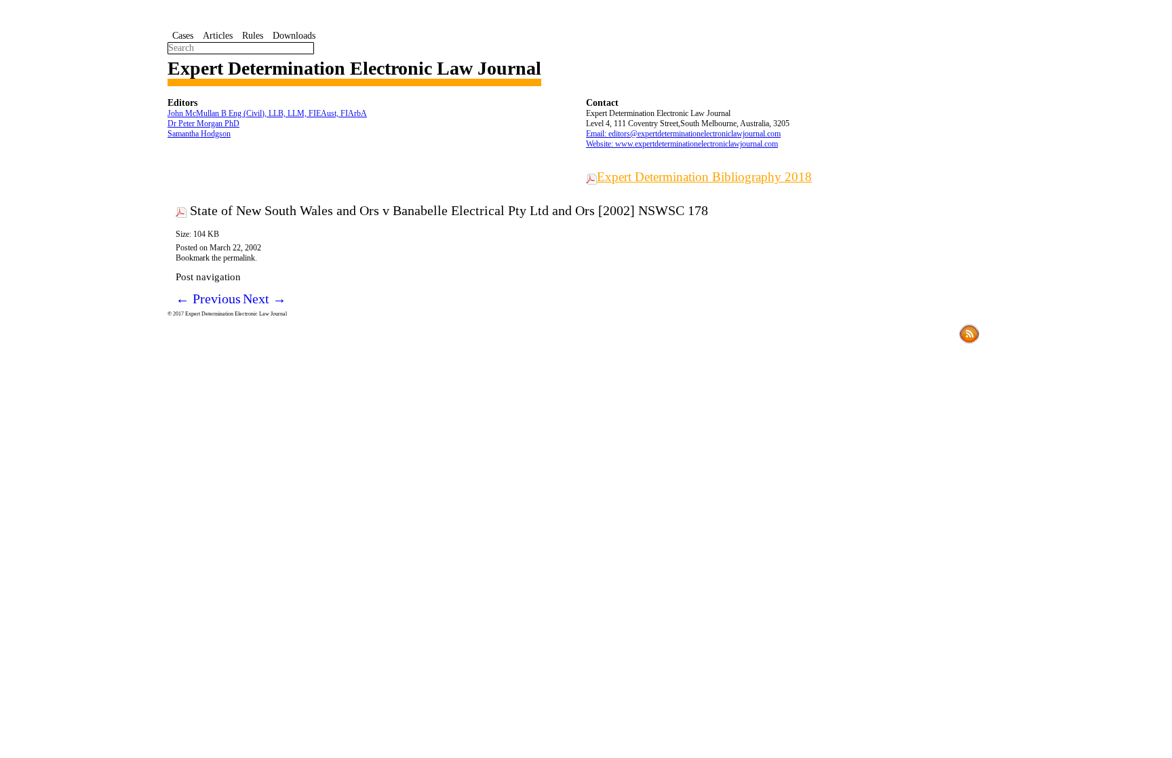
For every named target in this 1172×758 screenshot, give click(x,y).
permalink (239, 258)
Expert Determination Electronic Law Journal (354, 68)
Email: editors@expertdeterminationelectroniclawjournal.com (683, 133)
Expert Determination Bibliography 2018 (704, 177)
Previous (208, 298)
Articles (218, 36)
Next (264, 298)
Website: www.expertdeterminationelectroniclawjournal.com (682, 144)
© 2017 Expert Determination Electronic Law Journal (227, 314)
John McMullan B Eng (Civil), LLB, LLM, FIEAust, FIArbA (267, 113)
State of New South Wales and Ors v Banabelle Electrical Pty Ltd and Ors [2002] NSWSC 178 (449, 210)
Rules (252, 36)
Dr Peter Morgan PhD (203, 123)
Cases (182, 36)
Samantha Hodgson (199, 133)
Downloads (294, 36)
